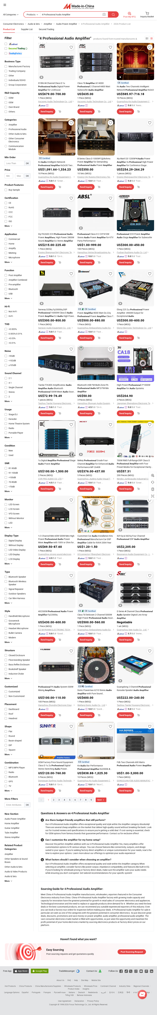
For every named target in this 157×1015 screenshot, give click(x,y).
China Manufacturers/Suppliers (48, 986)
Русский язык (59, 992)
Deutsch (81, 992)
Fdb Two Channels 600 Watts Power (134, 764)
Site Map (84, 980)
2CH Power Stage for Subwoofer (134, 236)
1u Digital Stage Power (56, 462)
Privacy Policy (93, 1001)
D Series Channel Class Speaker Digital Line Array (135, 614)
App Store (21, 970)
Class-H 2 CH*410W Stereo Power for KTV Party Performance (95, 237)
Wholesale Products (72, 986)
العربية (103, 992)
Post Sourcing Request (132, 952)
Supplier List (27, 29)
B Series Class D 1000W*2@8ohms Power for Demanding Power (94, 162)
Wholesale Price (90, 986)
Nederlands (93, 992)
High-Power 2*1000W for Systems (133, 386)
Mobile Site (96, 980)
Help (76, 980)
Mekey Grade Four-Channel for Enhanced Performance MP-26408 (95, 464)
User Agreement (64, 1001)
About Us (60, 980)
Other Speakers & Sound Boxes (16, 860)
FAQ (69, 980)
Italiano (72, 992)
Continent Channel (108, 986)
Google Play (39, 970)
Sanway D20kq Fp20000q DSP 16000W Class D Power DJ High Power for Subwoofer (56, 313)
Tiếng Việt (69, 995)
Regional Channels (141, 986)
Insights (86, 989)
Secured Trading (46, 29)
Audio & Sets (11, 876)
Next (99, 799)
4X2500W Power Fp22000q (55, 613)
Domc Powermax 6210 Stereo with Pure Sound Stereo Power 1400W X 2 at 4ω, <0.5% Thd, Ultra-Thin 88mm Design (96, 692)
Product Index (73, 989)
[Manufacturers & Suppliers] (78, 6)
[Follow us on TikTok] (126, 970)
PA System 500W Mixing (55, 688)
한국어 (112, 992)
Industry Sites (124, 986)
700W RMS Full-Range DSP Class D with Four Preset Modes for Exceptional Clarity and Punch (134, 464)
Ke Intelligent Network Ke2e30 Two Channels (55, 163)
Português (36, 992)
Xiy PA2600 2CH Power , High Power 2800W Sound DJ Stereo (56, 237)
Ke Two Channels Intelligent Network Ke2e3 (135, 88)
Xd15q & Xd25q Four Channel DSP (133, 537)
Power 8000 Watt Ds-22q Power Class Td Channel (95, 314)
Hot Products (10, 986)
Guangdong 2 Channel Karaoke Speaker (134, 688)
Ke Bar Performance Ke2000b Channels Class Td (93, 767)
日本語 (120, 992)
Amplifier (9, 854)
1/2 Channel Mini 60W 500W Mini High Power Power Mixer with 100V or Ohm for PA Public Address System (56, 539)
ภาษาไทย (137, 992)
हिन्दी (128, 992)
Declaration (79, 1001)
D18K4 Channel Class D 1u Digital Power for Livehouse (54, 86)
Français (47, 992)
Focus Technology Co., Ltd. (80, 1004)
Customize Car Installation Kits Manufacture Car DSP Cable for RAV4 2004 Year (95, 539)
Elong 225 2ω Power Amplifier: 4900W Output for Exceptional (133, 312)
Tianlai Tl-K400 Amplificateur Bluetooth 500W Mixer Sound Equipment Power (56, 388)
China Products (25, 986)
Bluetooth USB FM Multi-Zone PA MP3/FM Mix (93, 388)
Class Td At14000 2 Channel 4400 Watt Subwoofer (93, 86)
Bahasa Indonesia (84, 995)
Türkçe (147, 992)
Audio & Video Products (16, 871)
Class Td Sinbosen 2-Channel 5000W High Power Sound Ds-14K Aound (95, 616)
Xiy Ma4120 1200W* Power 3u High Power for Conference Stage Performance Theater (135, 162)
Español (25, 992)
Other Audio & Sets (13, 866)
